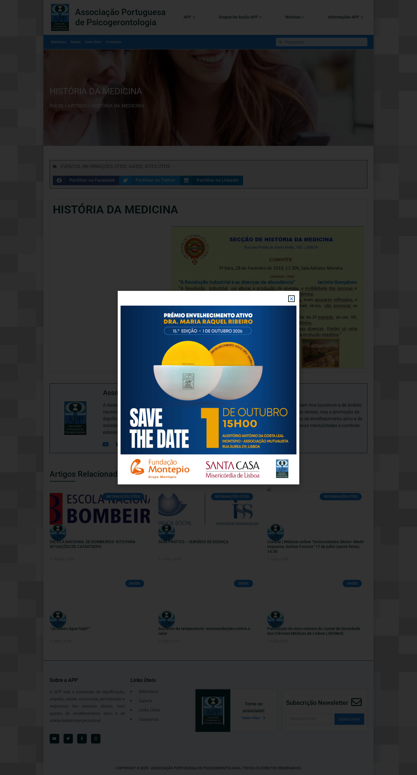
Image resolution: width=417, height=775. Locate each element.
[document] (208, 387)
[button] (291, 299)
